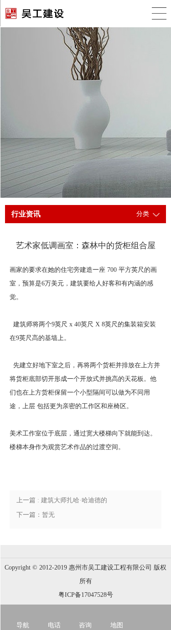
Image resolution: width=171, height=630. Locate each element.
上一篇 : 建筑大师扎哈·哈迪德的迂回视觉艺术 (61, 502)
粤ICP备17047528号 (85, 594)
